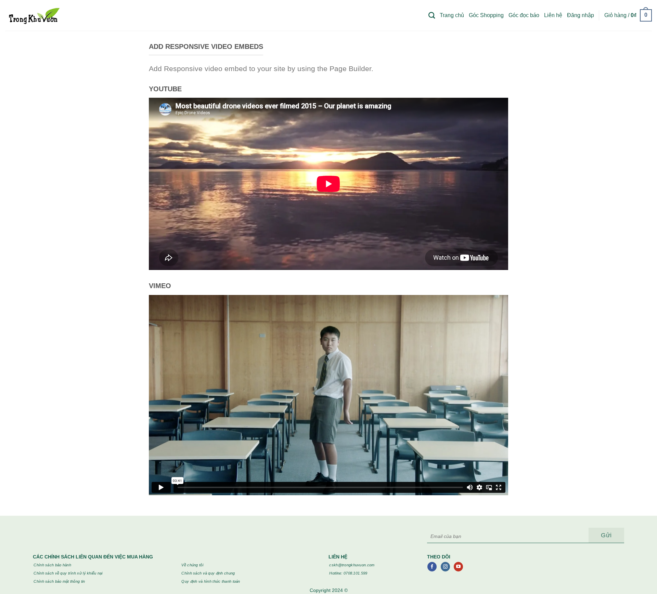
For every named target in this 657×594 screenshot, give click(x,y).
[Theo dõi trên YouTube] (458, 566)
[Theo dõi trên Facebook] (432, 566)
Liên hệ (553, 15)
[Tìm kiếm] (431, 15)
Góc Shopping (486, 15)
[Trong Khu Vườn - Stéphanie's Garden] (33, 15)
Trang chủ (452, 15)
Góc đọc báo (523, 15)
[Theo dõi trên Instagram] (445, 566)
